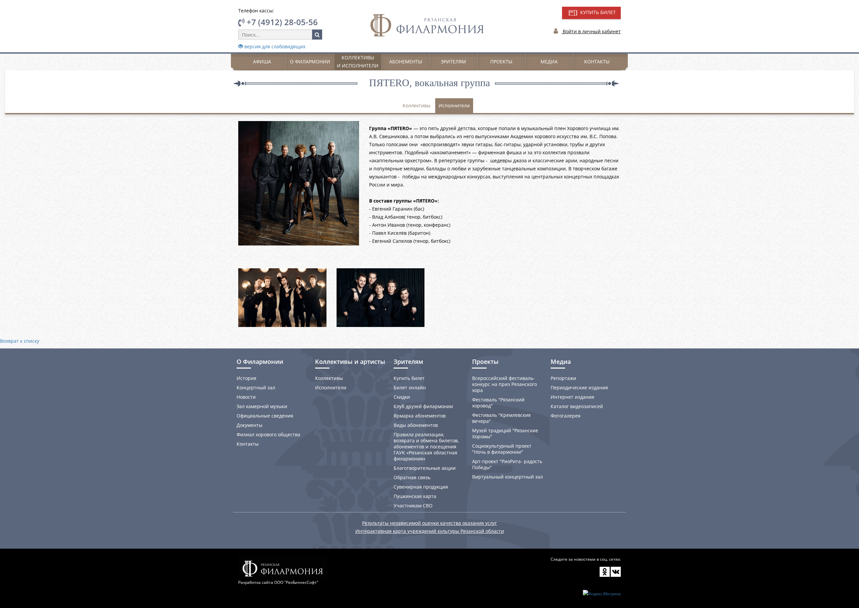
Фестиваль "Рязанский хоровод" (498, 402)
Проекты (501, 61)
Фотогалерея (565, 415)
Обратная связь (412, 477)
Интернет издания (572, 397)
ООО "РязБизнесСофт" (296, 582)
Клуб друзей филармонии (423, 406)
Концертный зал (256, 387)
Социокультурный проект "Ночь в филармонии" (502, 449)
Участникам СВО (413, 505)
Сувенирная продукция (421, 487)
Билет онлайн (410, 387)
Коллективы (417, 105)
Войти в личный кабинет (591, 31)
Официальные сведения (265, 415)
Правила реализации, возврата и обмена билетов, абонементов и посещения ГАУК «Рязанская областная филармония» (426, 446)
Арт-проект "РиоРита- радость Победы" (507, 464)
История (246, 378)
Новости (246, 397)
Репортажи (563, 378)
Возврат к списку (19, 341)
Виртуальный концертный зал (507, 477)
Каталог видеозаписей (577, 406)
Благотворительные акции (425, 468)
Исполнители (454, 105)
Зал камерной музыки (262, 406)
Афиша (262, 61)
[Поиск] (317, 35)
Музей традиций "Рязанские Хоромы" (505, 433)
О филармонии (310, 61)
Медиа (549, 61)
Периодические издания (579, 387)
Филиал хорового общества (268, 434)
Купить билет (409, 378)
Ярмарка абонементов (420, 415)
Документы (249, 425)
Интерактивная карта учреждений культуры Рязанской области (429, 531)
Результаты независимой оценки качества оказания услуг (429, 523)
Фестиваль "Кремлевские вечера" (501, 418)
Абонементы (405, 61)
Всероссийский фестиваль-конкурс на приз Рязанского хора (504, 384)
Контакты (597, 61)
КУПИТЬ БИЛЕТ (597, 12)
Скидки (402, 397)
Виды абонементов (416, 425)
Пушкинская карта (415, 496)
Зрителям (453, 61)
